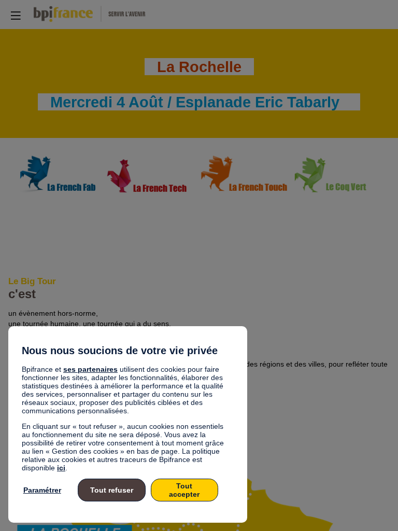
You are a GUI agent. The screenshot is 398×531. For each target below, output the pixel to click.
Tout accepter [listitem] (184, 490)
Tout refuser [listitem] (111, 490)
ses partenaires (90, 369)
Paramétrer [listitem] (42, 490)
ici (61, 468)
